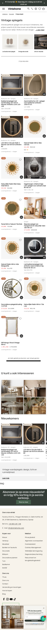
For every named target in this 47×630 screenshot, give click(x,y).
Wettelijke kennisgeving (33, 551)
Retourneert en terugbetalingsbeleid (32, 559)
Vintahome (5, 14)
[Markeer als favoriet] (20, 77)
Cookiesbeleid (30, 544)
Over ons (5, 580)
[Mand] (21, 94)
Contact (5, 584)
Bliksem (5, 554)
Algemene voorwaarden (34, 541)
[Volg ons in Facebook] (3, 599)
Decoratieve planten (9, 558)
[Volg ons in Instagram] (7, 599)
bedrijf (4, 568)
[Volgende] (44, 3)
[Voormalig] (2, 3)
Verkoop (5, 541)
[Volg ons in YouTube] (11, 599)
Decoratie (11, 14)
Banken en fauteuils (9, 547)
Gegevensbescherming (33, 554)
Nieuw (4, 537)
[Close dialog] (44, 608)
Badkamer (6, 564)
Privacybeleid (30, 537)
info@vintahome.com (16, 528)
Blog (4, 594)
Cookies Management (33, 547)
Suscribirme (34, 620)
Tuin (3, 561)
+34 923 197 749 (15, 524)
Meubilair (5, 544)
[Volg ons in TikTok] (14, 599)
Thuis (4, 577)
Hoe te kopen (7, 591)
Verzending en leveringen (11, 587)
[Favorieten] (40, 9)
